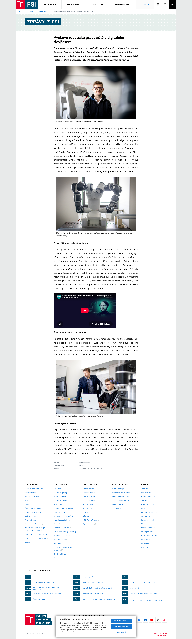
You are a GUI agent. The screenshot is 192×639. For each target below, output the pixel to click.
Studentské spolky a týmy (63, 516)
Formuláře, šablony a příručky (65, 532)
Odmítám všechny (121, 626)
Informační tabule (148, 520)
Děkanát (144, 508)
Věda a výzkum (97, 4)
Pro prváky (58, 504)
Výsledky (86, 516)
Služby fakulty (117, 508)
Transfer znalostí (89, 508)
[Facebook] (139, 620)
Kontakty (28, 542)
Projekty (86, 512)
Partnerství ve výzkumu (121, 493)
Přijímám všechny (121, 621)
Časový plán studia (61, 500)
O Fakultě (145, 4)
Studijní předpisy (60, 496)
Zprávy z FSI (43, 11)
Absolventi (145, 500)
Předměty (57, 489)
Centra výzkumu (89, 500)
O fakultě (30, 11)
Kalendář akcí (146, 493)
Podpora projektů (89, 504)
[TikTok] (164, 620)
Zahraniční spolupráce (120, 500)
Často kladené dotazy (33, 508)
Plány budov (145, 539)
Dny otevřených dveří (33, 512)
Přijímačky (28, 500)
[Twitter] (158, 620)
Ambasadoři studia (32, 496)
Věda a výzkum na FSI (91, 489)
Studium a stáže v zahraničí (64, 508)
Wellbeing (57, 543)
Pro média (145, 543)
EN (172, 4)
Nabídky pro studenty (62, 520)
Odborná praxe (59, 512)
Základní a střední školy (121, 504)
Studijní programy (60, 493)
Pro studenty (73, 4)
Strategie (144, 524)
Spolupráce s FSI (122, 4)
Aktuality (144, 489)
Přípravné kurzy (30, 520)
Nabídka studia (30, 493)
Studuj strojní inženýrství (34, 489)
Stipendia (57, 524)
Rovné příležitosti (147, 532)
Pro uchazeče (50, 4)
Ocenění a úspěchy (148, 496)
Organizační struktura (149, 504)
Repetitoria (58, 558)
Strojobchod (145, 516)
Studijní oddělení (60, 554)
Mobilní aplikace (31, 516)
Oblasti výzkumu (89, 496)
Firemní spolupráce (119, 489)
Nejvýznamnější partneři (121, 496)
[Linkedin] (145, 620)
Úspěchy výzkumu (89, 493)
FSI (20, 11)
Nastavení (121, 632)
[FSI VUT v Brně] (27, 4)
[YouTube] (151, 620)
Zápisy (27, 504)
